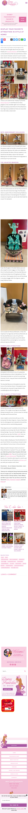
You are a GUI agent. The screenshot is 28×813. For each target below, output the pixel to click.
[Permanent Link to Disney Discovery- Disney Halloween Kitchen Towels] (7, 543)
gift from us (22, 460)
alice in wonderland (13, 559)
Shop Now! (22, 19)
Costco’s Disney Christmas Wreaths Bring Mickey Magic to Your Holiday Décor (19, 525)
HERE (19, 434)
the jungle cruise (14, 567)
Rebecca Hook (14, 774)
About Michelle (10, 662)
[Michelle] (4, 497)
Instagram (18, 479)
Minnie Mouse (18, 563)
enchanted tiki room (12, 561)
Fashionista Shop (14, 756)
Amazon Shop (14, 763)
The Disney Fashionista (10, 3)
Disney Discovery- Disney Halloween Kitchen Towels (7, 546)
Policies (14, 788)
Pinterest (3, 481)
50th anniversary (4, 559)
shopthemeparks (9, 565)
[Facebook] (4, 499)
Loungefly (14, 777)
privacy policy (20, 808)
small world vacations (18, 565)
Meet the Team (14, 784)
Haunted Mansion (4, 563)
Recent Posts (8, 487)
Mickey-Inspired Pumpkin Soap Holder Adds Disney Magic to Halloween (19, 548)
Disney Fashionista (11, 456)
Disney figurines (5, 102)
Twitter (8, 479)
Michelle (9, 489)
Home (14, 752)
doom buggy (3, 561)
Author (2, 487)
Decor (2, 557)
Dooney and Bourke (14, 770)
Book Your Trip (14, 759)
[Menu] (26, 3)
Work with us (18, 662)
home (6, 557)
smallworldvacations (5, 567)
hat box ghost (20, 561)
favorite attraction (12, 51)
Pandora (14, 766)
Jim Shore (12, 563)
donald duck (21, 559)
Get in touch (14, 786)
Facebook (12, 479)
